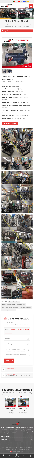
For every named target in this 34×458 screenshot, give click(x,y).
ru (26, 1)
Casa (4, 24)
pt (16, 1)
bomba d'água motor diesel (8, 310)
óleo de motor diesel (14, 302)
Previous (1, 406)
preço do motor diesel (25, 307)
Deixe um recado (17, 455)
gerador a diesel (21, 304)
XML (16, 449)
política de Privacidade (23, 449)
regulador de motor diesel (8, 304)
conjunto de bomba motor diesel (10, 307)
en (21, 1)
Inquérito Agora (11, 123)
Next (32, 406)
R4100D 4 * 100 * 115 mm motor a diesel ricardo (12, 409)
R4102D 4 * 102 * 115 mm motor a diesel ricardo (24, 409)
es (30, 1)
